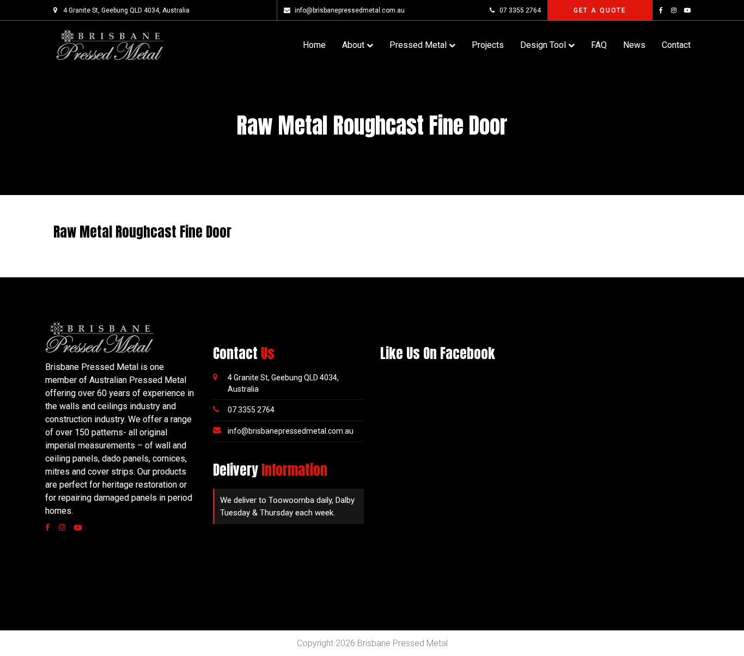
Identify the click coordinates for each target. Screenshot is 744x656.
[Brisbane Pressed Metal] (109, 44)
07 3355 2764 (519, 10)
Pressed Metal (418, 45)
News (634, 45)
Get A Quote (600, 10)
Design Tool (543, 45)
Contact (676, 45)
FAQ (599, 45)
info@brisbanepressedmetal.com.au (350, 10)
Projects (488, 45)
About (353, 45)
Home (314, 45)
